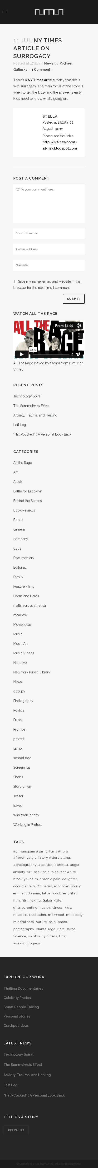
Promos (19, 729)
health (44, 907)
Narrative (20, 663)
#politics (45, 865)
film (16, 900)
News (49, 63)
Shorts (18, 777)
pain (52, 922)
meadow (20, 615)
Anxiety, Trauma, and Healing (35, 415)
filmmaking (31, 900)
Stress (52, 936)
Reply (59, 129)
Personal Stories (17, 1016)
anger (74, 865)
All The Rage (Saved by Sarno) (36, 363)
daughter (69, 879)
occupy (19, 691)
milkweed (56, 915)
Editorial (19, 567)
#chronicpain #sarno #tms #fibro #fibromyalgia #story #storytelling (41, 854)
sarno (17, 748)
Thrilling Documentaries (23, 988)
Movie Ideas (22, 625)
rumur (73, 363)
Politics (18, 710)
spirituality (36, 936)
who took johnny (26, 815)
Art (15, 472)
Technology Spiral (27, 396)
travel (17, 805)
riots (60, 929)
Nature (41, 922)
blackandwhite (64, 872)
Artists (18, 482)
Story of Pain (23, 786)
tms (62, 936)
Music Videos (23, 653)
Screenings (21, 767)
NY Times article (41, 80)
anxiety (19, 872)
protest (18, 739)
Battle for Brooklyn (27, 491)
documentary (24, 886)
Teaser (18, 796)
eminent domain (26, 893)
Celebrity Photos (17, 998)
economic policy (67, 886)
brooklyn (20, 879)
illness (57, 907)
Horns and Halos (26, 596)
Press (17, 720)
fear (65, 893)
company (20, 539)
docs (17, 548)
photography (23, 929)
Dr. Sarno (44, 886)
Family (18, 577)
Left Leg (19, 425)
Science (19, 936)
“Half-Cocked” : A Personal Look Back (42, 434)
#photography (24, 865)
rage (51, 929)
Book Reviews (24, 510)
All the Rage (22, 463)
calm (34, 879)
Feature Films (23, 586)
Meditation (37, 915)
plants (41, 929)
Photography (23, 701)
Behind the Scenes (27, 501)
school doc (22, 758)
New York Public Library (31, 672)
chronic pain (50, 879)
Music (17, 634)
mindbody (74, 915)
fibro (74, 893)
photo (62, 922)
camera (19, 529)
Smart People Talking (21, 1007)
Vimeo (18, 369)
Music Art (20, 644)
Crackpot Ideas (16, 1026)
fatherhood (51, 893)
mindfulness (23, 922)
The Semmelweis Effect (31, 406)
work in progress (27, 943)
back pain (42, 872)
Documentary (23, 558)
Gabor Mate (52, 900)
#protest (61, 865)
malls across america (29, 605)
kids (67, 907)
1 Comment (41, 69)
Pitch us (16, 1130)
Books (18, 520)
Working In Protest (27, 825)
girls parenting (25, 907)
